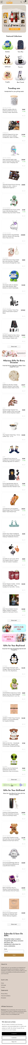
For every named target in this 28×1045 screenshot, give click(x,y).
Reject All (14, 1041)
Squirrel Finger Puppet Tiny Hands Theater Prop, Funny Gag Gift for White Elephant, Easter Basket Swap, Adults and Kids (11, 412)
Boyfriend (5, 666)
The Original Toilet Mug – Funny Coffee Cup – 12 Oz (11, 435)
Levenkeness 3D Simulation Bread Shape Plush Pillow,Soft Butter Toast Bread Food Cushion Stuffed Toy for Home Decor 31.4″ (11, 511)
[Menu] (2, 2)
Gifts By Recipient (7, 208)
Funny (4, 383)
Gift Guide (3, 985)
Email (5, 949)
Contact (3, 987)
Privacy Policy (4, 993)
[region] (14, 1032)
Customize (14, 1037)
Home (2, 983)
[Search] (21, 2)
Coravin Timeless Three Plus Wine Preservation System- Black (10, 311)
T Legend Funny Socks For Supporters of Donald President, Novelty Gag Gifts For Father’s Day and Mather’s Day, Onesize (11, 461)
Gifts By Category (7, 157)
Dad (3, 183)
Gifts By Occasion (7, 107)
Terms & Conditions (5, 995)
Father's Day (5, 132)
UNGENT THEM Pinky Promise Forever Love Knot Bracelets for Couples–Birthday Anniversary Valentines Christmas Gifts (11, 721)
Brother (5, 283)
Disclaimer (3, 998)
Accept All (14, 1033)
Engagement (5, 258)
